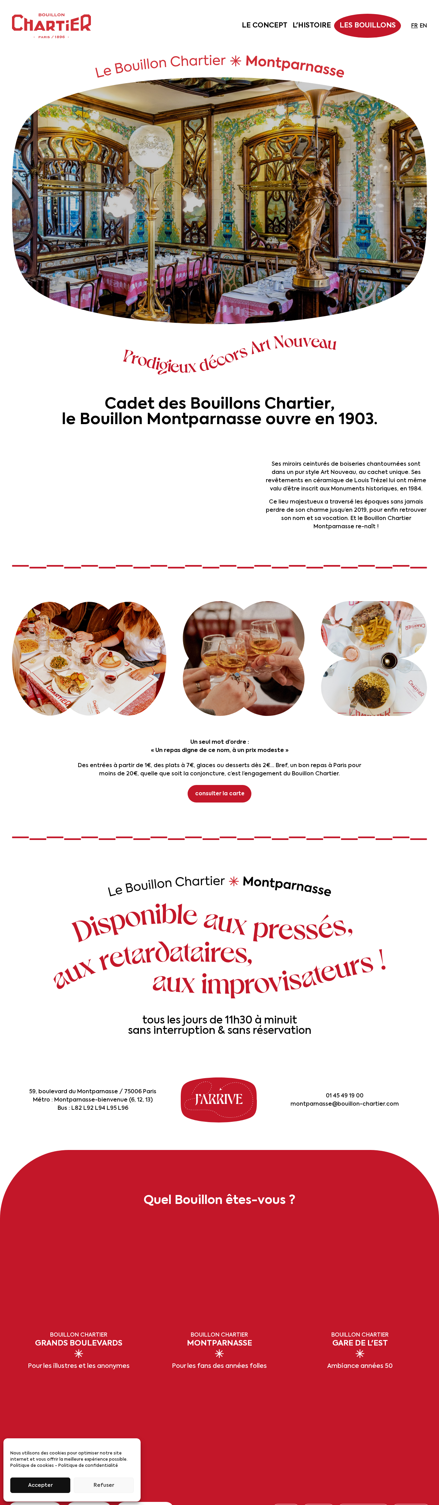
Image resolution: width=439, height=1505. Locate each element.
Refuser (104, 1485)
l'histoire (312, 25)
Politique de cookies (32, 1466)
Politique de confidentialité (88, 1466)
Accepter (40, 1485)
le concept (264, 25)
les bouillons (368, 25)
